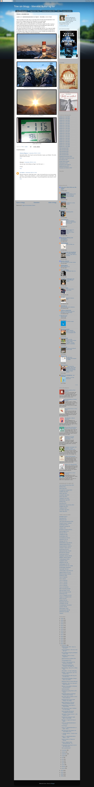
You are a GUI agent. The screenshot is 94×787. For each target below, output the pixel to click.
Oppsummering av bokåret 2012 (69, 658)
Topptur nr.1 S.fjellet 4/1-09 (65, 596)
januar (63, 768)
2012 (62, 643)
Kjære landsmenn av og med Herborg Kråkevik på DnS (68, 703)
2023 (62, 623)
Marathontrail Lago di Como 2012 (66, 504)
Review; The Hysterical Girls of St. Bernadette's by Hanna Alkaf (68, 312)
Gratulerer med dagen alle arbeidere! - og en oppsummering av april (71, 448)
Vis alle (76, 384)
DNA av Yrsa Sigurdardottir (71, 464)
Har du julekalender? (66, 747)
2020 (62, 629)
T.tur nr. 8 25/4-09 (63, 580)
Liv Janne (22, 172)
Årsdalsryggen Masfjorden (65, 567)
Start (18, 11)
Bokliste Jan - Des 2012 (64, 139)
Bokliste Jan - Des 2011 (64, 141)
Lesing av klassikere (66, 11)
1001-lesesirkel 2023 (63, 149)
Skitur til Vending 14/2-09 (64, 588)
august (63, 755)
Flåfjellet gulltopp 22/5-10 (64, 544)
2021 (62, 627)
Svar (21, 158)
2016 (62, 636)
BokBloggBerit (64, 265)
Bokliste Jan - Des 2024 (64, 120)
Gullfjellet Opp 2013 (63, 491)
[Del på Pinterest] (39, 146)
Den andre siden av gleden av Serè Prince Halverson (69, 697)
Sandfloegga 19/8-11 (63, 524)
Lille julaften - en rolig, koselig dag (69, 670)
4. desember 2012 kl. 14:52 (31, 172)
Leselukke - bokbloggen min (67, 278)
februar (63, 766)
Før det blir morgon (70, 321)
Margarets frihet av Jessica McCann (69, 681)
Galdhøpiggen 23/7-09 (64, 564)
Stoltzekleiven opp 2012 (64, 499)
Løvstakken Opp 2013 (64, 495)
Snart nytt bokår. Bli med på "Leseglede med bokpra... (68, 712)
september (64, 753)
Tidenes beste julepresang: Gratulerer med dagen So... (68, 666)
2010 (62, 772)
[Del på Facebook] (38, 146)
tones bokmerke (64, 219)
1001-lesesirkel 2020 (63, 154)
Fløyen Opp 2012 (63, 511)
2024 (62, 622)
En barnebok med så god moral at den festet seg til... (69, 746)
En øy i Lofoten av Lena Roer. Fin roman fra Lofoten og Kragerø (71, 195)
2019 (62, 631)
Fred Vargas (64, 725)
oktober (64, 752)
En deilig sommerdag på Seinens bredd (71, 349)
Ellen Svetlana (64, 365)
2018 (62, 632)
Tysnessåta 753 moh (63, 569)
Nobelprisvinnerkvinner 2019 (65, 156)
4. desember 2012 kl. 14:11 (30, 162)
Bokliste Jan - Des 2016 (64, 133)
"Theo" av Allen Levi (70, 244)
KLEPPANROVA (64, 243)
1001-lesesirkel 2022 (63, 151)
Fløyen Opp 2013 (63, 496)
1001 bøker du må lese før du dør (66, 158)
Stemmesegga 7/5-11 (64, 531)
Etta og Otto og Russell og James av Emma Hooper (70, 428)
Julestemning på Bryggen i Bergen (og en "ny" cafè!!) (69, 679)
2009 (62, 774)
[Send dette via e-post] (34, 146)
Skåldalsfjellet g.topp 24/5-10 (65, 542)
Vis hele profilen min (63, 25)
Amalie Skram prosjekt (64, 161)
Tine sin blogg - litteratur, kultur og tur (34, 6)
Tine (23, 146)
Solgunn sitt (64, 356)
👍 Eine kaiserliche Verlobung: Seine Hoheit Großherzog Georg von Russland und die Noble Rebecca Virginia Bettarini (71, 369)
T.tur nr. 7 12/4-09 (63, 582)
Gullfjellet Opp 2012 (63, 506)
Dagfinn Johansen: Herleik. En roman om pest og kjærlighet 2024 (70, 331)
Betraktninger (64, 315)
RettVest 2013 (62, 486)
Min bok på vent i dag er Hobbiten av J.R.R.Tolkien (69, 709)
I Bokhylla (63, 210)
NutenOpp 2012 (62, 503)
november (64, 750)
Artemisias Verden (65, 192)
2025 (62, 620)
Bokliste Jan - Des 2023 (64, 121)
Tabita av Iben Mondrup (70, 456)
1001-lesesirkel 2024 (63, 148)
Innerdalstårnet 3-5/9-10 (64, 537)
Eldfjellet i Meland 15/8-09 (65, 557)
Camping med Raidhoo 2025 (48, 11)
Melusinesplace (64, 287)
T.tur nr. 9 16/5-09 (63, 577)
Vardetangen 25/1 (63, 593)
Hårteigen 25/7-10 (63, 541)
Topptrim (61, 613)
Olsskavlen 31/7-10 (63, 539)
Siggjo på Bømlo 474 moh (65, 572)
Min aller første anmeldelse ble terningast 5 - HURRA (71, 358)
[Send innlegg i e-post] (31, 146)
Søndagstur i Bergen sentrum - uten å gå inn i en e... (69, 715)
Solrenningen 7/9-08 (63, 608)
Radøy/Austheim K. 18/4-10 (65, 546)
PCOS (62, 189)
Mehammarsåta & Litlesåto (65, 574)
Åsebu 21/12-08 (62, 598)
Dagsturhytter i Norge (35, 11)
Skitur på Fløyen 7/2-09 (64, 590)
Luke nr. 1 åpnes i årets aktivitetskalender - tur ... (67, 743)
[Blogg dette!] (35, 146)
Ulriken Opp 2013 (63, 493)
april (63, 762)
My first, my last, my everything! (68, 252)
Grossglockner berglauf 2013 (65, 490)
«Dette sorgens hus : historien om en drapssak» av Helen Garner (70, 231)
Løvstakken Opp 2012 (64, 509)
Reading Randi (64, 338)
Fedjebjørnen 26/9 (63, 534)
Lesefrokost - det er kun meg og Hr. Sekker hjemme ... (69, 684)
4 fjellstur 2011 (62, 528)
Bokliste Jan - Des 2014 (64, 136)
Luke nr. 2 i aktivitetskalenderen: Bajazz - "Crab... (69, 737)
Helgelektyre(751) (69, 211)
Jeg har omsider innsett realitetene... (68, 307)
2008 (62, 775)
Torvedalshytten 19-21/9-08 (65, 605)
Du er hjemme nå (64, 239)
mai (63, 761)
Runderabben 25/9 (63, 536)
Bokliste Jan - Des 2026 (64, 116)
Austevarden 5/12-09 (64, 549)
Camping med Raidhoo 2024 (65, 167)
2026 (62, 618)
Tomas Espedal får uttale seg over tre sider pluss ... (69, 676)
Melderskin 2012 (63, 519)
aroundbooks (64, 347)
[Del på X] (36, 146)
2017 (62, 634)
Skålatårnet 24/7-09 (63, 562)
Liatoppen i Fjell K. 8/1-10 (65, 547)
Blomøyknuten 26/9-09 (64, 552)
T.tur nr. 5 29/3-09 (63, 585)
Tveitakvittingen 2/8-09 (64, 559)
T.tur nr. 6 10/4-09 (63, 583)
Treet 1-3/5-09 (62, 578)
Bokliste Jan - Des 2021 (64, 125)
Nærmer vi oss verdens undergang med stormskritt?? (69, 687)
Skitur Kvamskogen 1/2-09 (65, 592)
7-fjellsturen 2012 (63, 508)
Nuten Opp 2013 (63, 488)
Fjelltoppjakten (24, 11)
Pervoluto (63, 228)
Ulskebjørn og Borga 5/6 (64, 526)
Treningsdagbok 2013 (66, 660)
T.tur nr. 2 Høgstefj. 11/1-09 (65, 595)
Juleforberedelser (65, 689)
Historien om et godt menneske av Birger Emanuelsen (69, 437)
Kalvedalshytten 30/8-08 (64, 610)
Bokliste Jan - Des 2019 (64, 128)
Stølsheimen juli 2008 (64, 611)
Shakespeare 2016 (63, 162)
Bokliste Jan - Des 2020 (64, 126)
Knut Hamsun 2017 (63, 159)
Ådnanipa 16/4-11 (63, 532)
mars (63, 764)
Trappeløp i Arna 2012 (64, 498)
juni (63, 759)
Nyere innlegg (20, 202)
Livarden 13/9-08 (63, 606)
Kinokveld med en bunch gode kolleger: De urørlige (68, 700)
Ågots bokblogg (64, 269)
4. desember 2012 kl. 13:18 (34, 153)
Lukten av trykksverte (66, 310)
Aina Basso (63, 320)
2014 (62, 640)
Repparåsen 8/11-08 (63, 601)
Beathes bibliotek (65, 261)
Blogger (53, 783)
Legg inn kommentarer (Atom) (28, 205)
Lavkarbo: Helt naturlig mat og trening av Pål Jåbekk (68, 663)
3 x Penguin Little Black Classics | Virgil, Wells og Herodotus (71, 254)
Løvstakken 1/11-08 (63, 603)
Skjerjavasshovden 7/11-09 (65, 550)
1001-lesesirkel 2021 (63, 153)
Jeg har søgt (63, 316)
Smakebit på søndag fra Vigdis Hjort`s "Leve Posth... (68, 718)
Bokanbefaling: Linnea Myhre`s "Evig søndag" (68, 706)
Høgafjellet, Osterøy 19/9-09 (65, 555)
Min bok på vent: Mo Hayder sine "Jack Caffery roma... (69, 731)
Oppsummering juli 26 (65, 266)
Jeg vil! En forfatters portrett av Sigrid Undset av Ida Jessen (71, 222)
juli (62, 757)
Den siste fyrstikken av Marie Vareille (68, 262)
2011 (62, 770)
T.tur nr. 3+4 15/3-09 (63, 587)
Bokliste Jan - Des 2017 (64, 131)
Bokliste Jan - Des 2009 (64, 144)
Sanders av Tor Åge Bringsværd (70, 378)
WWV (58, 11)
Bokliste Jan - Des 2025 (64, 118)
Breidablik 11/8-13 (63, 516)
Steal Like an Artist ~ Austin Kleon (70, 290)
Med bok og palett (65, 329)
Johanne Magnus (24, 153)
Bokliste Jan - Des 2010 (64, 143)
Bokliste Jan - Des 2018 (64, 130)
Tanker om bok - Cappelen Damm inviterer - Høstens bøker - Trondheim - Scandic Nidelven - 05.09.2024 (71, 341)
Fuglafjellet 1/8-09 (63, 560)
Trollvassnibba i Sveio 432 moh (66, 570)
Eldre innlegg (52, 202)
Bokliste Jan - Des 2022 (64, 123)
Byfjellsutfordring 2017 (64, 166)
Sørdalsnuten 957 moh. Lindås (66, 565)
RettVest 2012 (62, 501)
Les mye (63, 296)
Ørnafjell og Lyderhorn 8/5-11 (65, 529)
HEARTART (63, 201)
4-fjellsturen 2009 (63, 575)
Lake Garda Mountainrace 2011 (66, 521)
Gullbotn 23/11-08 (63, 600)
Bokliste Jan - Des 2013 (64, 138)
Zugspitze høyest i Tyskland (65, 523)
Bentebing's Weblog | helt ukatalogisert (67, 238)
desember (64, 645)
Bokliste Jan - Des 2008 (64, 146)
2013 (62, 641)
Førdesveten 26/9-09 (64, 554)
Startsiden (37, 202)
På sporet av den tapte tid (65, 164)
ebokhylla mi (64, 305)
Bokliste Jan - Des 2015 (64, 135)
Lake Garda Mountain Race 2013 (66, 485)
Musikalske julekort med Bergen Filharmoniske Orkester (69, 694)
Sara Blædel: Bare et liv (71, 271)
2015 (62, 638)
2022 (62, 625)
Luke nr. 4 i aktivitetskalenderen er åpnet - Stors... (69, 728)
